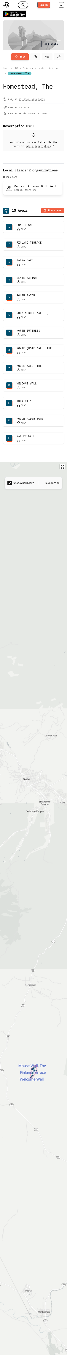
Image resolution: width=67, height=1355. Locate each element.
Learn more (10, 177)
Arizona (28, 68)
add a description (38, 146)
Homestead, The (20, 73)
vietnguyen (29, 113)
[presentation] (51, 44)
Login (43, 5)
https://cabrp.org (25, 190)
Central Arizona (48, 68)
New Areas (55, 210)
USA (16, 68)
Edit (22, 56)
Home (6, 68)
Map (47, 56)
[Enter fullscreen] (62, 467)
